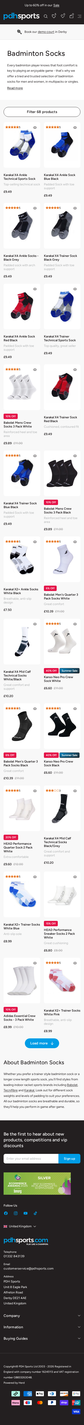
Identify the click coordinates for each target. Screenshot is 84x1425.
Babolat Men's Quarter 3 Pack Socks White (61, 596)
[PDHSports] (21, 16)
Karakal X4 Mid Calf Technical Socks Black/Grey (57, 842)
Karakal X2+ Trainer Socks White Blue (22, 926)
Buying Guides (16, 1338)
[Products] (79, 16)
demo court (46, 32)
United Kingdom (20, 1226)
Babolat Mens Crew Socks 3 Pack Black (57, 510)
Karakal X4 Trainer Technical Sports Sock (60, 338)
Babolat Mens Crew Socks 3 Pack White (18, 424)
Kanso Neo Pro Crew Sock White (58, 679)
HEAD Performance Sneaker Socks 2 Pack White (59, 933)
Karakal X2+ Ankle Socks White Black (21, 591)
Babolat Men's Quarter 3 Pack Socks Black (21, 763)
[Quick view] (35, 127)
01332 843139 (14, 1256)
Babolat (72, 1085)
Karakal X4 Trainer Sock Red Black (60, 419)
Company (12, 1316)
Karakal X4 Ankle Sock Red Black (19, 338)
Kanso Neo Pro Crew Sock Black (58, 763)
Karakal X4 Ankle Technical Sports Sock (19, 177)
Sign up (69, 1159)
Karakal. (29, 1090)
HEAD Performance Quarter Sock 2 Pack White (18, 847)
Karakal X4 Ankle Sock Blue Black (59, 177)
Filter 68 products (42, 112)
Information (13, 1327)
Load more (39, 1043)
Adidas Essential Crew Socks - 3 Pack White (19, 1018)
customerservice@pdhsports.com (29, 1268)
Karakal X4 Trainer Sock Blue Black (20, 505)
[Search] (45, 16)
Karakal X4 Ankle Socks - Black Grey (21, 258)
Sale (56, 5)
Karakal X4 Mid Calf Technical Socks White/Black (17, 675)
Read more (15, 88)
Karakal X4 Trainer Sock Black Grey (60, 258)
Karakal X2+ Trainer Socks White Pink (62, 1012)
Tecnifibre (11, 1090)
